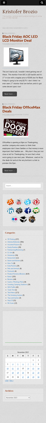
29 (33, 377)
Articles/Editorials (13, 242)
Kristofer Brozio (19, 11)
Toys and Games (13, 298)
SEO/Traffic (11, 287)
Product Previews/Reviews (16, 274)
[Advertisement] (23, 327)
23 (38, 373)
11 (13, 369)
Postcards (10, 271)
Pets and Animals (13, 268)
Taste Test (11, 290)
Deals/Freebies (9, 33)
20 (23, 373)
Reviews (10, 279)
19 (18, 373)
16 (38, 369)
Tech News (11, 293)
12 (18, 369)
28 (28, 377)
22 (33, 373)
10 (7, 369)
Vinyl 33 (10, 300)
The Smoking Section (14, 295)
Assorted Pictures (13, 245)
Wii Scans (10, 303)
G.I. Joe (9, 253)
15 (33, 369)
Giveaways (11, 255)
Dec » (11, 381)
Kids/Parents (11, 266)
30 (38, 377)
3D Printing (11, 239)
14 (28, 369)
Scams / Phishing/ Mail (15, 282)
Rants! (9, 277)
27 (23, 377)
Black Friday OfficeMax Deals (21, 109)
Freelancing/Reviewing (15, 250)
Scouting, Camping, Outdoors (17, 284)
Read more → (10, 94)
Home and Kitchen (13, 261)
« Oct (6, 381)
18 (13, 373)
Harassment (11, 258)
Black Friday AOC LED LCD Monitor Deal (20, 38)
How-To (10, 263)
